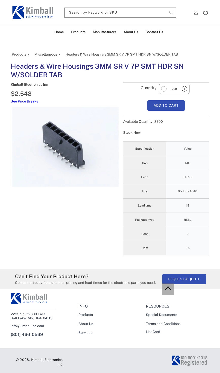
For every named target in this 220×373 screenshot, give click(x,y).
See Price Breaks (24, 101)
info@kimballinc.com (27, 326)
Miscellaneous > (47, 54)
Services (85, 333)
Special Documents (161, 315)
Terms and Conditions (163, 324)
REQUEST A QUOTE (184, 279)
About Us (85, 324)
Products (85, 315)
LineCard (153, 332)
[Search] (171, 12)
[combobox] (120, 12)
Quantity (149, 87)
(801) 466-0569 (27, 334)
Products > (20, 54)
